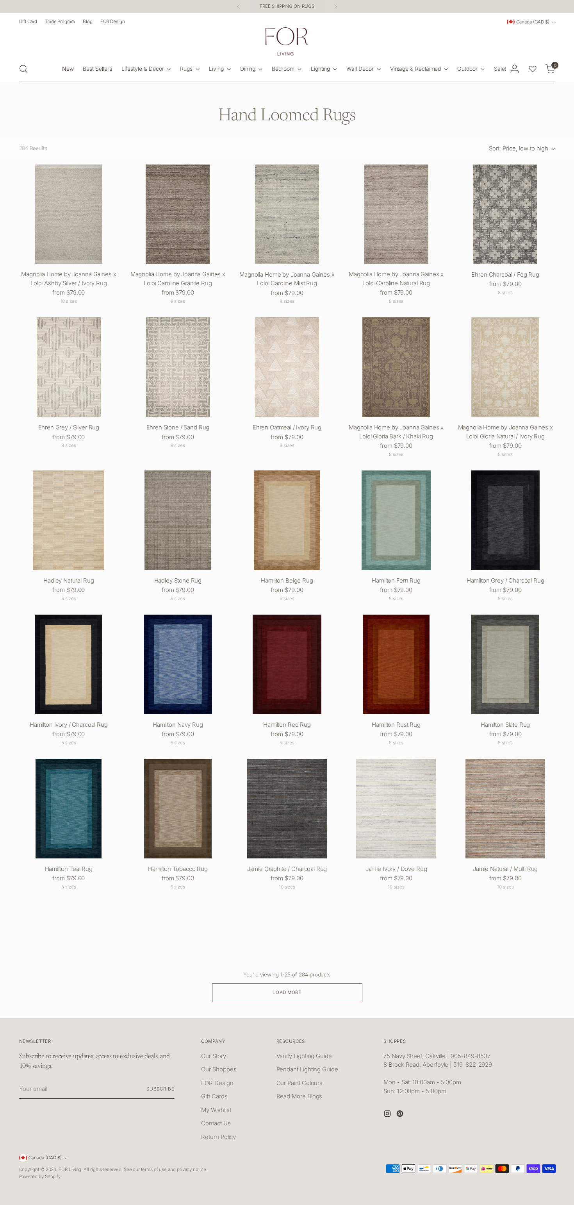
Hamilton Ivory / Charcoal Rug (69, 724)
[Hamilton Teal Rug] (69, 808)
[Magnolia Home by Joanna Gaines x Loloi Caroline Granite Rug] (178, 214)
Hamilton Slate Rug (505, 724)
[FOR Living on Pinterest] (400, 1115)
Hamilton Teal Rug (69, 868)
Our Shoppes (218, 1069)
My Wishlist (216, 1110)
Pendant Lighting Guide (307, 1069)
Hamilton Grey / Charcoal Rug (505, 580)
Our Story (213, 1056)
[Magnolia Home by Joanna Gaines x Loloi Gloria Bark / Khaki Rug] (396, 367)
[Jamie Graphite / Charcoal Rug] (287, 808)
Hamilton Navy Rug (178, 724)
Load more (287, 992)
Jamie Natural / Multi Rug (505, 868)
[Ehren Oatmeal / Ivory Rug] (287, 367)
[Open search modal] (23, 69)
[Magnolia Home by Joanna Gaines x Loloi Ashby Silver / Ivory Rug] (69, 214)
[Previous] (238, 6)
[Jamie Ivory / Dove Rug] (396, 808)
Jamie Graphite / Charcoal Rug (287, 868)
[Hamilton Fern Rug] (396, 520)
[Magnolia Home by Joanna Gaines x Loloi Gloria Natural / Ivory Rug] (505, 367)
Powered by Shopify (40, 1176)
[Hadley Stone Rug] (178, 520)
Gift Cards (214, 1096)
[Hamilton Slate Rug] (505, 664)
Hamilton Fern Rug (396, 580)
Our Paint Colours (299, 1083)
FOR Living (70, 1169)
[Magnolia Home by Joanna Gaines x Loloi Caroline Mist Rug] (287, 214)
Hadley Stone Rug (178, 580)
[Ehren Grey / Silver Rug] (69, 367)
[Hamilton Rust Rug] (396, 664)
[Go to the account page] (514, 69)
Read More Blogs (299, 1096)
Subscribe (160, 1089)
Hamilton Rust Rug (396, 724)
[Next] (335, 6)
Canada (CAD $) (532, 22)
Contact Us (215, 1123)
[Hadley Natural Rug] (69, 520)
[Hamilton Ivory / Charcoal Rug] (69, 664)
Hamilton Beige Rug (287, 580)
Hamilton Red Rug (287, 724)
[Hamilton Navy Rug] (178, 664)
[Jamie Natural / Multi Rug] (505, 808)
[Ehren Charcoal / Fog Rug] (505, 214)
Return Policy (218, 1137)
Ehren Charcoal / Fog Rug (505, 274)
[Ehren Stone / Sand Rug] (178, 367)
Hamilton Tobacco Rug (178, 868)
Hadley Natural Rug (68, 580)
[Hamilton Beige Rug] (287, 520)
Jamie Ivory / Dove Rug (396, 868)
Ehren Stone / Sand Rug (178, 427)
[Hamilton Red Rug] (287, 664)
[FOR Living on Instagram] (388, 1115)
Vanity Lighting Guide (304, 1056)
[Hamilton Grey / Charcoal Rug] (505, 520)
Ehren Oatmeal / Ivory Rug (287, 427)
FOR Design (217, 1083)
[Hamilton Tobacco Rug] (178, 808)
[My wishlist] (532, 69)
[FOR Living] (287, 41)
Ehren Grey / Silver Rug (69, 427)
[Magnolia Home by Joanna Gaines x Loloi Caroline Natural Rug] (396, 214)
